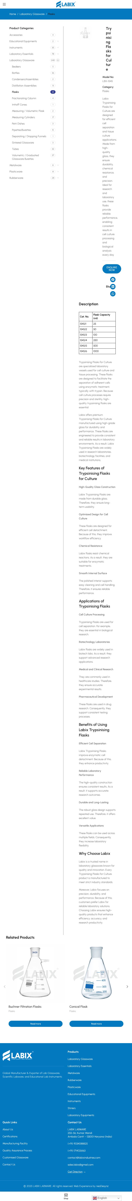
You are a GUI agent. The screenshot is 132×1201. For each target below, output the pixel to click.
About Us (8, 1129)
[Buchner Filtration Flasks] (35, 973)
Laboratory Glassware (32, 14)
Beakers (16, 66)
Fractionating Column (24, 98)
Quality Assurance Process (17, 1150)
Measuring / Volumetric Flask (28, 110)
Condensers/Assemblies (25, 79)
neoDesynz (102, 1186)
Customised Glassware (15, 1157)
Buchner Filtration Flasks (25, 1007)
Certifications (10, 1136)
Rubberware (16, 177)
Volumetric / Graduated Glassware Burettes (25, 157)
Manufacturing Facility (15, 1143)
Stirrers (71, 1108)
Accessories (15, 34)
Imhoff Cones (19, 104)
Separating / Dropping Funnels (29, 136)
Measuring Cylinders (23, 117)
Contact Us (9, 1164)
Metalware (15, 165)
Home (12, 14)
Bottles (15, 72)
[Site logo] (66, 4)
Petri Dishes (18, 123)
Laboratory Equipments (81, 1115)
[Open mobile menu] (4, 4)
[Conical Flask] (96, 973)
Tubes (15, 149)
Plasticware (15, 171)
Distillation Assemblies (24, 85)
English (102, 1198)
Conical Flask (78, 1007)
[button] (111, 268)
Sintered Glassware (23, 142)
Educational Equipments (23, 41)
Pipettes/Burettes (21, 130)
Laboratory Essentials (21, 53)
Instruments (15, 47)
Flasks (51, 14)
